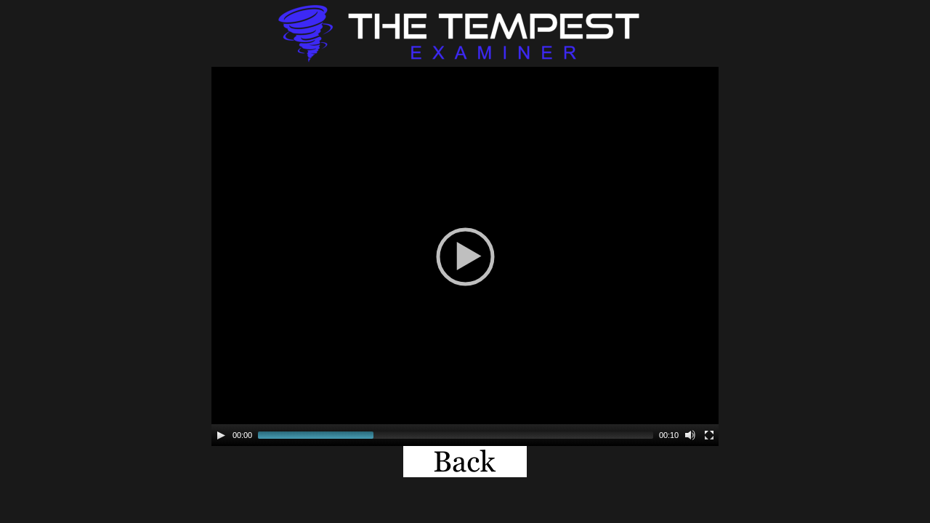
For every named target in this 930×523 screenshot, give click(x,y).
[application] (465, 256)
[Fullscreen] (709, 435)
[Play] (221, 435)
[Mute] (690, 435)
